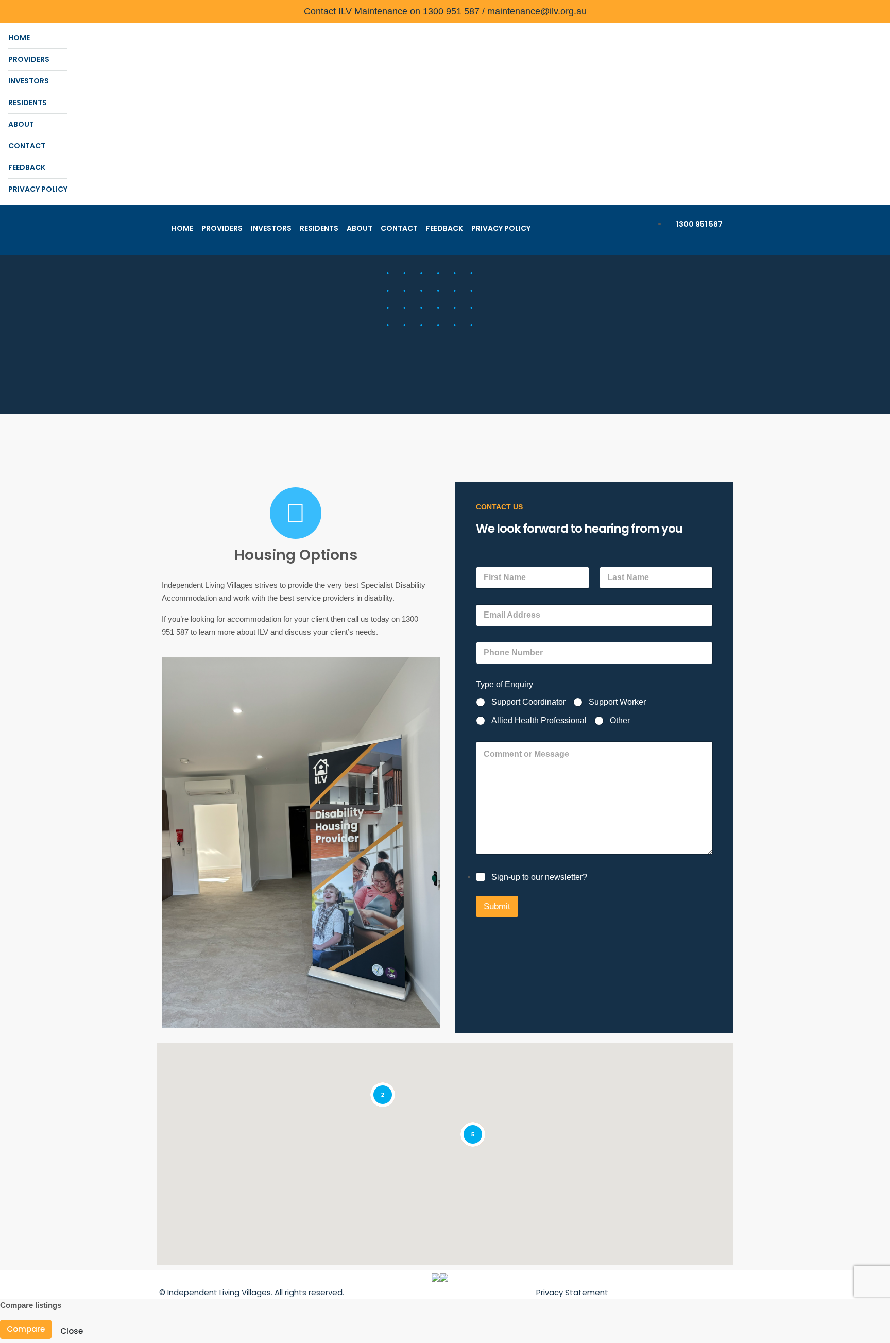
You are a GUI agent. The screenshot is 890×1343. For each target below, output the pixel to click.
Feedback (26, 167)
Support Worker (617, 702)
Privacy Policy (37, 189)
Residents (27, 102)
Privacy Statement (572, 1292)
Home (19, 37)
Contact (26, 146)
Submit (497, 906)
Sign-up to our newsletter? (539, 877)
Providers (28, 59)
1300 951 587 (699, 224)
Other (620, 720)
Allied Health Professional (539, 720)
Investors (28, 81)
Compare (26, 1328)
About (21, 124)
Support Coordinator (528, 702)
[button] (502, 1071)
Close (71, 1330)
